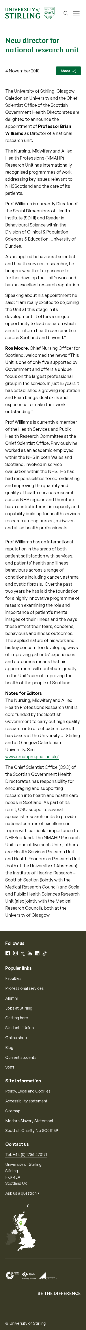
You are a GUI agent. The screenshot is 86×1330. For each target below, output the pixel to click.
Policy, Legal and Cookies (27, 1091)
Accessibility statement (26, 1100)
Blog (9, 1047)
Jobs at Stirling (18, 1008)
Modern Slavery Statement (29, 1120)
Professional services (24, 988)
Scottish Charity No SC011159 (31, 1130)
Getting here (16, 1017)
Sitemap (12, 1110)
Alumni (11, 998)
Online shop (16, 1037)
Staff (10, 1067)
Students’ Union (19, 1027)
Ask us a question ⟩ (22, 1193)
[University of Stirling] (29, 12)
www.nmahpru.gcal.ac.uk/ (32, 756)
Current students (20, 1057)
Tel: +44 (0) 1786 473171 (26, 1154)
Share (66, 71)
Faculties (13, 978)
